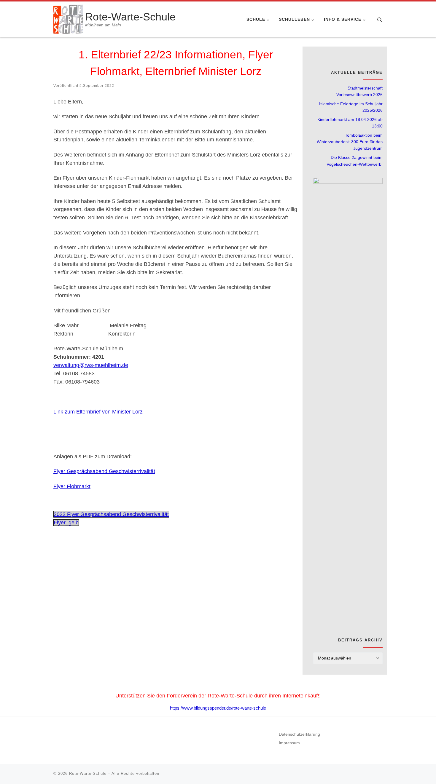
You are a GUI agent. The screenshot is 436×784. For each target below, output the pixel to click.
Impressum (289, 743)
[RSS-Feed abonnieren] (381, 51)
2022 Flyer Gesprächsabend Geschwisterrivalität (111, 514)
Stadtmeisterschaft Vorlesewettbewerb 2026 (359, 91)
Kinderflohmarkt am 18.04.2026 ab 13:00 (350, 122)
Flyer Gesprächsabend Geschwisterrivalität (104, 471)
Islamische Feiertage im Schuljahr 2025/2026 (351, 107)
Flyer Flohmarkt (71, 486)
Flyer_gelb (66, 523)
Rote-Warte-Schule (87, 773)
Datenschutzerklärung (299, 734)
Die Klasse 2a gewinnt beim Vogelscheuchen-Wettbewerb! (355, 160)
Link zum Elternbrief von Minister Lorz (98, 412)
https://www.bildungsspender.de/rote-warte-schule (218, 707)
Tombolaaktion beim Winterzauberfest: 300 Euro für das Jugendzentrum (350, 142)
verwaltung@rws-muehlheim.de (90, 365)
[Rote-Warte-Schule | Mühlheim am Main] (68, 18)
